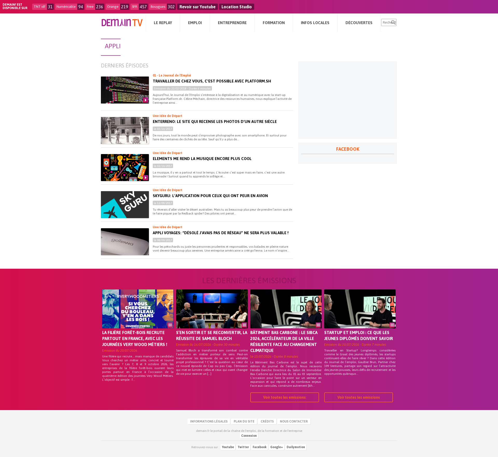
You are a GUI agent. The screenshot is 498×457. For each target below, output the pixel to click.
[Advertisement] (348, 100)
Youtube (228, 447)
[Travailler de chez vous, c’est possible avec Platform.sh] (125, 90)
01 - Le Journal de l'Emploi (172, 75)
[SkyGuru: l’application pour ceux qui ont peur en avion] (125, 204)
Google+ (276, 447)
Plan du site (244, 421)
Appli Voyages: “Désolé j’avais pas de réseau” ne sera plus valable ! (220, 233)
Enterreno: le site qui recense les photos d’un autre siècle (215, 121)
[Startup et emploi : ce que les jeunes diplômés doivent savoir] (360, 316)
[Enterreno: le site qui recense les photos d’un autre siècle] (125, 130)
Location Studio (237, 6)
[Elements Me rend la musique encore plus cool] (125, 167)
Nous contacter (294, 421)
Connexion (249, 436)
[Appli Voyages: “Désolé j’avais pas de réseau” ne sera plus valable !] (125, 241)
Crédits (267, 421)
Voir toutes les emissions (284, 397)
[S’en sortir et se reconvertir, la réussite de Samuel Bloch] (211, 316)
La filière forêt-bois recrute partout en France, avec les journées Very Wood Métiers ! (134, 338)
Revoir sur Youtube (197, 6)
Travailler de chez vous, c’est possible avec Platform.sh (212, 81)
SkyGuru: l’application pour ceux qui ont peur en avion (210, 195)
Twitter (243, 447)
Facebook (260, 447)
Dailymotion (296, 447)
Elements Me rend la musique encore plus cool (202, 158)
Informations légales (208, 421)
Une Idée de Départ (167, 116)
